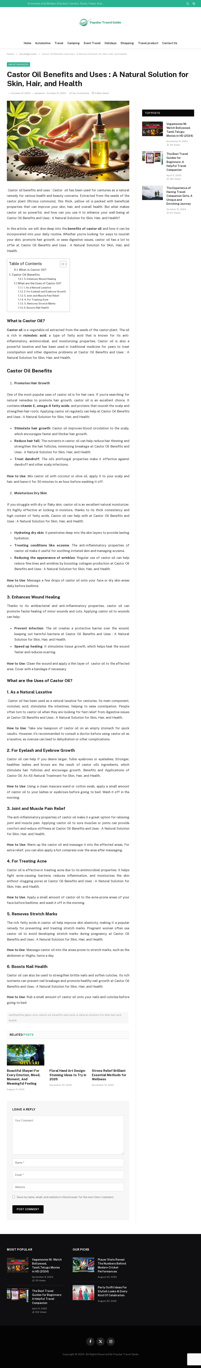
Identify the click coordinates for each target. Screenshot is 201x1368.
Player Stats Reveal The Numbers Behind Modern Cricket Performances (112, 1265)
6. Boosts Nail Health (36, 307)
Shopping (127, 43)
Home (27, 43)
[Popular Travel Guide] (100, 22)
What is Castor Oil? (32, 269)
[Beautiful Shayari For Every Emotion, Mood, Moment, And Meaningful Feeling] (25, 1055)
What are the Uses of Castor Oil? (39, 283)
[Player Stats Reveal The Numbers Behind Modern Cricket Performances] (83, 1264)
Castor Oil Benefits (26, 274)
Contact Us (169, 43)
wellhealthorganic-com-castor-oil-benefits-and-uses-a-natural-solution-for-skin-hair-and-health (65, 1017)
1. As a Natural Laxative (37, 287)
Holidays (111, 43)
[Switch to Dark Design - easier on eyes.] (188, 3)
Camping (73, 43)
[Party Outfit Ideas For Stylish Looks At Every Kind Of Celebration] (83, 1292)
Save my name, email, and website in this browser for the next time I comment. (65, 1197)
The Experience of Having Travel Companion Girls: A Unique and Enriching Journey (179, 195)
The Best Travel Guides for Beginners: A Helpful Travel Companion (177, 161)
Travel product (148, 43)
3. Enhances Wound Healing (40, 278)
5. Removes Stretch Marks (40, 303)
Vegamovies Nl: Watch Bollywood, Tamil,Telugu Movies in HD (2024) (179, 129)
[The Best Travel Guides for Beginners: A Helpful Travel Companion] (152, 159)
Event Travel (92, 43)
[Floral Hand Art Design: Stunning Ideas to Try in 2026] (68, 1055)
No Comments (81, 93)
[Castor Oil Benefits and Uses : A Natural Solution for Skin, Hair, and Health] (68, 141)
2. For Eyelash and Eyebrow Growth (45, 291)
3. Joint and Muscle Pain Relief (41, 295)
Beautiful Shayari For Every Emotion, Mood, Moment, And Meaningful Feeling (23, 1077)
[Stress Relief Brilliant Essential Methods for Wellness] (110, 1055)
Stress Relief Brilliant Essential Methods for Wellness (109, 1075)
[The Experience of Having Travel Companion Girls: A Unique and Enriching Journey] (152, 193)
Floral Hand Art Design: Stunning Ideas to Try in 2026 (67, 1075)
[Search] (193, 3)
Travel (59, 43)
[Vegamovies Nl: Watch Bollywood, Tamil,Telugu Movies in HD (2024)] (152, 129)
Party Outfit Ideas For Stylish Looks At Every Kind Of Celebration (112, 1291)
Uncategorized (18, 64)
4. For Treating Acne (36, 299)
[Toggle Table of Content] (61, 264)
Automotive (42, 43)
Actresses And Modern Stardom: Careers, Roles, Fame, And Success (66, 3)
